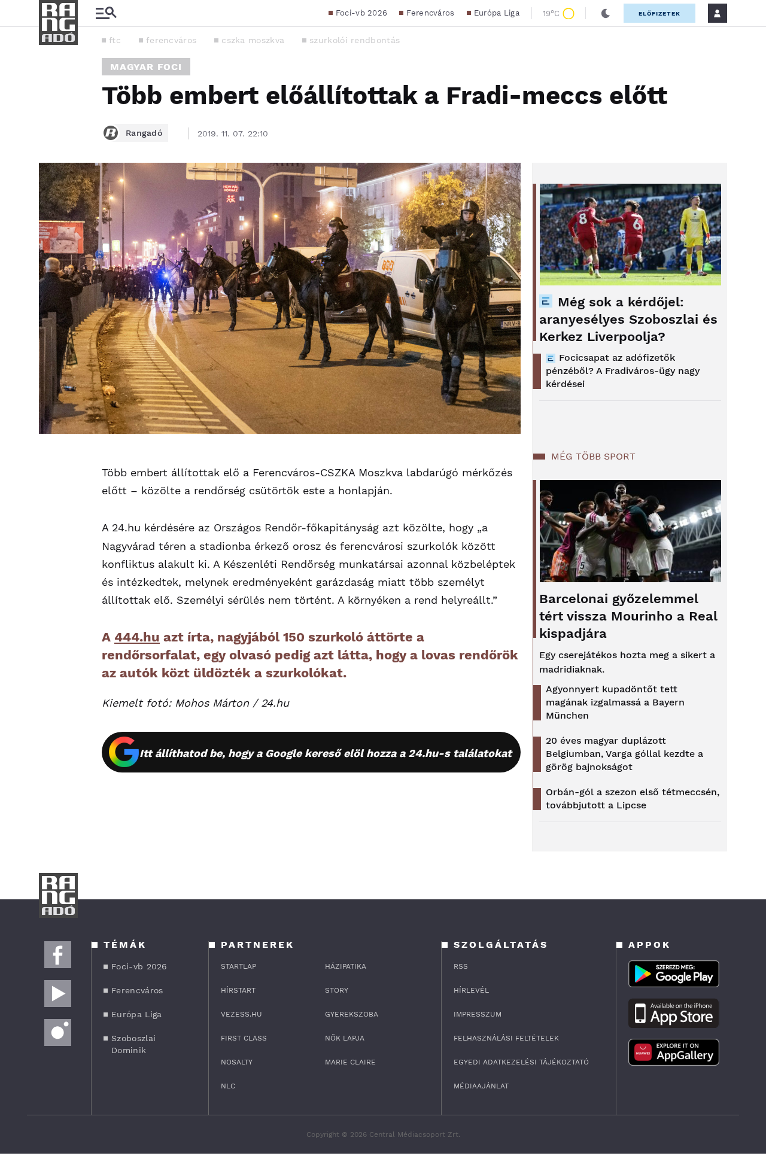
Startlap (238, 966)
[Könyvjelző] (52, 532)
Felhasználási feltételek (506, 1038)
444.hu (137, 636)
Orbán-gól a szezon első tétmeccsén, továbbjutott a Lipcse (632, 798)
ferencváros (171, 40)
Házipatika (345, 966)
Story (336, 990)
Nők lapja (344, 1038)
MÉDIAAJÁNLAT (481, 1086)
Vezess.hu (241, 1014)
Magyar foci (146, 66)
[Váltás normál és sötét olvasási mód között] (605, 13)
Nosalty (237, 1062)
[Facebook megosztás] (52, 465)
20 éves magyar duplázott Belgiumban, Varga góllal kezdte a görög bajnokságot (624, 753)
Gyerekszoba (351, 1014)
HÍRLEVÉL (471, 990)
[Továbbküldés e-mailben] (52, 497)
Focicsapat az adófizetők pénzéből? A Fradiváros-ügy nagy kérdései (623, 371)
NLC (228, 1086)
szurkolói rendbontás (354, 40)
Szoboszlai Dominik (133, 1044)
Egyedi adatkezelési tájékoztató (521, 1062)
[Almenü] (106, 13)
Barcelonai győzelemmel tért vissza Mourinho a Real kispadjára (628, 616)
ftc (115, 40)
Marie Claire (350, 1062)
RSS (461, 966)
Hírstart (238, 990)
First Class (244, 1038)
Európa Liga (496, 12)
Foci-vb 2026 (362, 12)
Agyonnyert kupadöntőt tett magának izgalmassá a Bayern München (615, 702)
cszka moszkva (252, 40)
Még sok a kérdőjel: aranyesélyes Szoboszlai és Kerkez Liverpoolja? (628, 319)
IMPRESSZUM (477, 1014)
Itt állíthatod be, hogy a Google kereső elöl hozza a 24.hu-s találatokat (325, 753)
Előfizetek (659, 13)
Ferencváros (430, 12)
